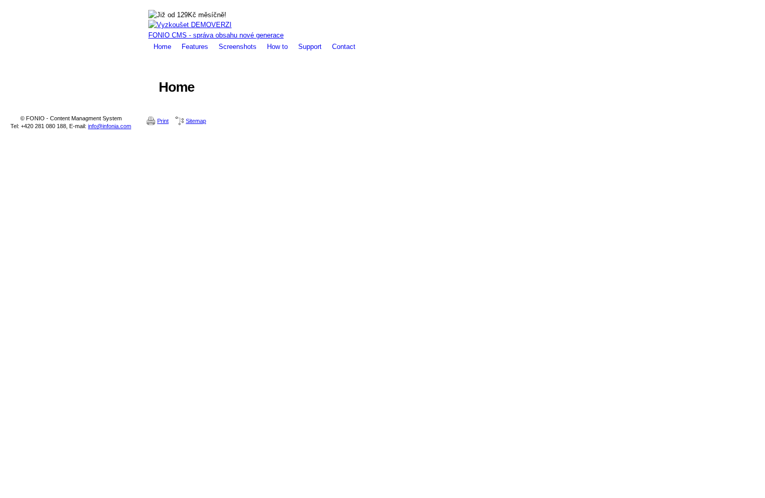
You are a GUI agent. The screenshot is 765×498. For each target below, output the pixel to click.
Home (162, 47)
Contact (343, 47)
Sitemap (196, 121)
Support (310, 47)
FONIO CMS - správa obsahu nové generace (216, 35)
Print (163, 121)
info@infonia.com (109, 126)
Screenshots (238, 47)
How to (277, 47)
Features (195, 47)
